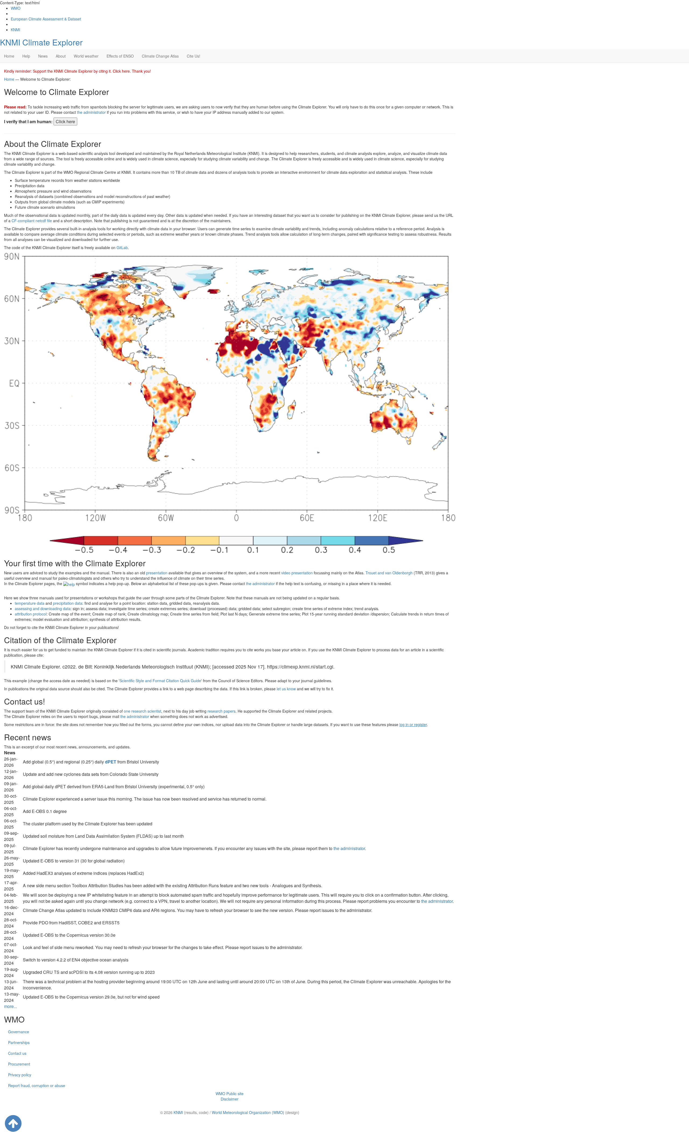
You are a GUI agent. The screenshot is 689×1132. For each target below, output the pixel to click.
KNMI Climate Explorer (41, 42)
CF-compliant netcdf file (32, 220)
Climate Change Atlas (160, 56)
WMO (15, 8)
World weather (86, 56)
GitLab (122, 247)
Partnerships (19, 1042)
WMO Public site (230, 1093)
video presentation (297, 572)
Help (26, 56)
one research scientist (142, 711)
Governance (18, 1031)
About (61, 56)
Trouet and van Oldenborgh (389, 572)
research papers (221, 711)
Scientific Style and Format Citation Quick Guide (160, 680)
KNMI (15, 29)
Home (9, 56)
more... (10, 1006)
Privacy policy (19, 1074)
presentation (156, 572)
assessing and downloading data (43, 608)
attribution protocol (31, 614)
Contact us (17, 1053)
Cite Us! (193, 56)
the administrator (91, 112)
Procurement (19, 1064)
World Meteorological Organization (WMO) (248, 1112)
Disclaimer (229, 1099)
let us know (286, 688)
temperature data (29, 603)
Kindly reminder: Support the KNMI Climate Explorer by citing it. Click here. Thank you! (77, 71)
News (43, 56)
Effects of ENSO (120, 56)
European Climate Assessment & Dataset (46, 19)
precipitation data (67, 603)
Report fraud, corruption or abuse (36, 1085)
